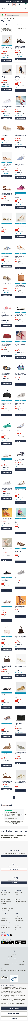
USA (9, 956)
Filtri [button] (8, 24)
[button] (3, 5)
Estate (18, 11)
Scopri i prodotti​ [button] (14, 869)
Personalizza (14, 1018)
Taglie (2, 896)
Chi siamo (3, 916)
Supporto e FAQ (18, 892)
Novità (7, 11)
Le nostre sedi (4, 925)
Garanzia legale (18, 929)
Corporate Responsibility (6, 922)
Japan (19, 956)
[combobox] (12, 8)
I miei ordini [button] (21, 856)
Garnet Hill (17, 970)
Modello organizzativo (5, 927)
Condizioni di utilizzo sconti (21, 922)
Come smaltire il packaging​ (20, 901)
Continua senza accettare (14, 1013)
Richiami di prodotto (19, 896)
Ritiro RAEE (17, 899)
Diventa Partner (4, 918)
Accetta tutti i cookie (14, 1008)
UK (11, 956)
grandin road (22, 970)
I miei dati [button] (7, 856)
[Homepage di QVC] (1, 18)
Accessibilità (17, 925)
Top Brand (13, 11)
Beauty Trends (4, 906)
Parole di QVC (4, 894)
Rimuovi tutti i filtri (22, 28)
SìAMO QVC (3, 903)
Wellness (24, 11)
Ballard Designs (6, 970)
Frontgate (12, 970)
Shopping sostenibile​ (5, 899)
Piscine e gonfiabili (5, 910)
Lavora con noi (4, 920)
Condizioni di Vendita (19, 920)
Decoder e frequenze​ (19, 903)
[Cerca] (25, 8)
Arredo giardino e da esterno (7, 908)
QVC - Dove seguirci (5, 892)
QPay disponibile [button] (7, 30)
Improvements (3, 972)
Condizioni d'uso (18, 918)
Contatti (16, 894)
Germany (15, 956)
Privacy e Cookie (18, 916)
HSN (2, 970)
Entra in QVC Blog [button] (14, 882)
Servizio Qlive (18, 927)
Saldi (3, 11)
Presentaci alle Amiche (6, 901)
